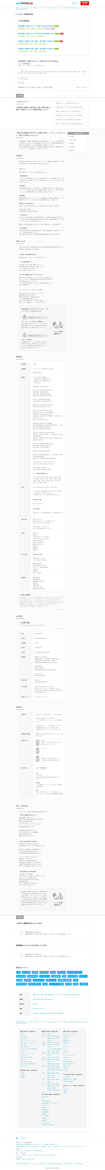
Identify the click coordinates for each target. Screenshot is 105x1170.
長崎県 (57, 1083)
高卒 (65, 1093)
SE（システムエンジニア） (74, 972)
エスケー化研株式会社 (64, 7)
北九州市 (50, 1090)
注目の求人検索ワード (35, 984)
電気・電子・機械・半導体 (26, 1057)
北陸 (43, 1057)
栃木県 (53, 1042)
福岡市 (54, 1090)
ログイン (77, 3)
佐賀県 (53, 1083)
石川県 (53, 1057)
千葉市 (55, 1048)
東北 (43, 1036)
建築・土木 (23, 1059)
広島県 (49, 1075)
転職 (18, 1150)
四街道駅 (35, 1004)
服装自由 (44, 1114)
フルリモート (83, 976)
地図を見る (39, 779)
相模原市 (58, 1051)
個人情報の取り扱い (27, 1163)
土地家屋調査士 (56, 976)
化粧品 (75, 980)
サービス (66, 1046)
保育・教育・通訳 (25, 1046)
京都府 (46, 999)
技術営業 (20, 980)
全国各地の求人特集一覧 (69, 1081)
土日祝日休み (84, 984)
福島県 (57, 1038)
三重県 (49, 1061)
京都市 (49, 1070)
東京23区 (60, 1048)
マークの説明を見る (61, 609)
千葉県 (53, 1044)
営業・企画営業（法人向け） (53, 7)
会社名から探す (67, 1077)
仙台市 (49, 1040)
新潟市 (49, 1055)
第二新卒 (69, 984)
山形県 (53, 1038)
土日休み (66, 1089)
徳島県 (49, 1079)
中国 (43, 1073)
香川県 (53, 1079)
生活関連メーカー (67, 1042)
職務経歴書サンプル (29, 1144)
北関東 (44, 1042)
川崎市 (53, 1051)
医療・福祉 (23, 1044)
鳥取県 (49, 1073)
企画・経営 (23, 1036)
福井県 (57, 1057)
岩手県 (53, 1036)
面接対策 (44, 1146)
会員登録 (85, 3)
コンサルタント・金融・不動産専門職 (29, 1048)
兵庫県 (42, 999)
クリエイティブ (24, 1051)
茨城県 (49, 1042)
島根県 (53, 1073)
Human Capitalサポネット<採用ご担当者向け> (74, 1163)
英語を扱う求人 (30, 1159)
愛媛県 (57, 1079)
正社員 (45, 984)
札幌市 (49, 1033)
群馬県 (57, 1042)
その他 (65, 1070)
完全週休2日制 (46, 1109)
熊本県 (49, 1085)
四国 (43, 1079)
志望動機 (46, 1144)
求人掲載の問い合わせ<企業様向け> (54, 1163)
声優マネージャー (51, 980)
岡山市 (49, 1077)
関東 (64, 976)
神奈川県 (50, 999)
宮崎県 (57, 1085)
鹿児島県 (50, 1088)
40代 (19, 972)
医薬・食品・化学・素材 (26, 1061)
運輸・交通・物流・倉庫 (69, 1063)
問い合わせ (43, 1163)
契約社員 (23, 1074)
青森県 (49, 1036)
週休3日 (53, 972)
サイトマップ (35, 1163)
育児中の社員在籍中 (58, 1013)
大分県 (53, 1085)
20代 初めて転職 (73, 976)
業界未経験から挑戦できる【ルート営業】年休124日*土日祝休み (36, 26)
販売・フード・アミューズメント (28, 1040)
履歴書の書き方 (20, 1144)
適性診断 (52, 1144)
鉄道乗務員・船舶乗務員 (65, 980)
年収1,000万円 (44, 972)
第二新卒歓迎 (36, 1013)
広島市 (53, 1077)
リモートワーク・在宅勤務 (56, 984)
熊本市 (58, 1090)
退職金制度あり (46, 1111)
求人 (22, 1150)
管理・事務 (23, 1038)
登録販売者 (28, 980)
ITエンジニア (24, 1055)
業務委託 (23, 1077)
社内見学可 (45, 1013)
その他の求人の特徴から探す (49, 1124)
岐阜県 (49, 1059)
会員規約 (18, 1163)
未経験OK (45, 1118)
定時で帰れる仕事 (22, 984)
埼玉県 (38, 999)
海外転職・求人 (54, 1154)
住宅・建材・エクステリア (39, 1008)
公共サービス (24, 1066)
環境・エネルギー (67, 1066)
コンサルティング (67, 1059)
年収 (30, 1146)
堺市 (57, 1070)
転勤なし (51, 1013)
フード (65, 1053)
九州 (43, 1083)
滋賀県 (49, 1066)
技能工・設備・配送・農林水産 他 (28, 1063)
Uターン (58, 1144)
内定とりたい (61, 972)
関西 (43, 1066)
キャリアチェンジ (44, 976)
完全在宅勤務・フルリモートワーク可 (50, 1103)
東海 (43, 1059)
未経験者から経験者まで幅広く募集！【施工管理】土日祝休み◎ (36, 41)
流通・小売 (66, 1051)
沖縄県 (54, 1088)
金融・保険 (66, 1057)
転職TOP (17, 7)
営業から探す (23, 7)
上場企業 (44, 1120)
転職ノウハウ (51, 1146)
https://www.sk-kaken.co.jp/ (41, 696)
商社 (65, 1044)
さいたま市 (50, 1048)
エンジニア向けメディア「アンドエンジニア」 (77, 1146)
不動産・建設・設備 (68, 1061)
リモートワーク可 (46, 1105)
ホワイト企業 (26, 972)
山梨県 (53, 1053)
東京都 (57, 1044)
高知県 (49, 1081)
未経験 (75, 984)
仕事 (40, 1146)
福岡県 (49, 1083)
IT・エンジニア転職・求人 (22, 1154)
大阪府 (34, 999)
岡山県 (57, 1073)
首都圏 (44, 1044)
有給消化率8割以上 (47, 1101)
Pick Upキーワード (28, 1150)
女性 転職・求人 (44, 1154)
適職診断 (35, 1146)
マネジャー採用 (46, 1122)
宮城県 (57, 1036)
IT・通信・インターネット (69, 1033)
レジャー (66, 1048)
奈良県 (53, 1068)
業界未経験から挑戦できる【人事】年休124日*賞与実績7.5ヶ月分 (36, 33)
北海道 (44, 1033)
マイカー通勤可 (46, 1116)
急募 (41, 1013)
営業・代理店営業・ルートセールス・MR (38, 7)
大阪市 (53, 1070)
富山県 (49, 1057)
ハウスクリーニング (39, 980)
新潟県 (49, 1053)
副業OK (44, 1107)
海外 (43, 1092)
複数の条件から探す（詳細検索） (71, 1079)
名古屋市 (58, 1063)
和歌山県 (58, 1068)
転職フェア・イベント (60, 1146)
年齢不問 (35, 972)
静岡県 (53, 1059)
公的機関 (66, 1068)
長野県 (57, 1053)
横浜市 (49, 1051)
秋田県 (49, 1038)
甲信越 (44, 1053)
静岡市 (49, 1063)
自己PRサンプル (39, 1144)
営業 (28, 7)
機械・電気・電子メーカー (69, 1036)
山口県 (53, 1075)
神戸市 (60, 1070)
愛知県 (57, 1059)
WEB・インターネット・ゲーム (27, 1053)
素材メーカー (66, 1038)
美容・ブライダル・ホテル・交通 (28, 1042)
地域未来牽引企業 (32, 976)
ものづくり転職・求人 (34, 1154)
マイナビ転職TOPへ (22, 1138)
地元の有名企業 (21, 976)
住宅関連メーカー (67, 1040)
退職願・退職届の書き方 (22, 1146)
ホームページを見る (41, 769)
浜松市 (53, 1063)
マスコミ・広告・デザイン (69, 1055)
